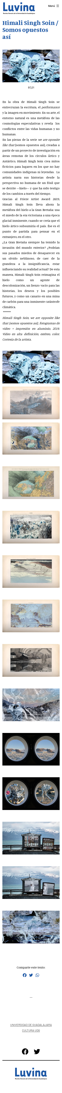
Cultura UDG (31, 1030)
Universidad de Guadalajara (31, 1024)
